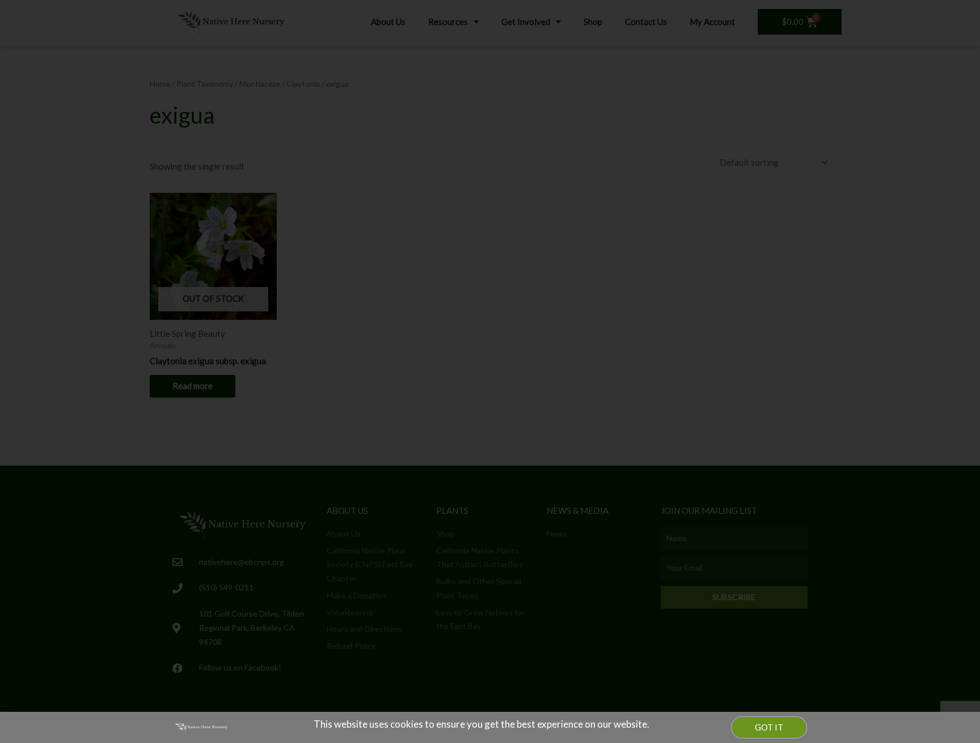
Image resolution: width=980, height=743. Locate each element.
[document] (490, 371)
